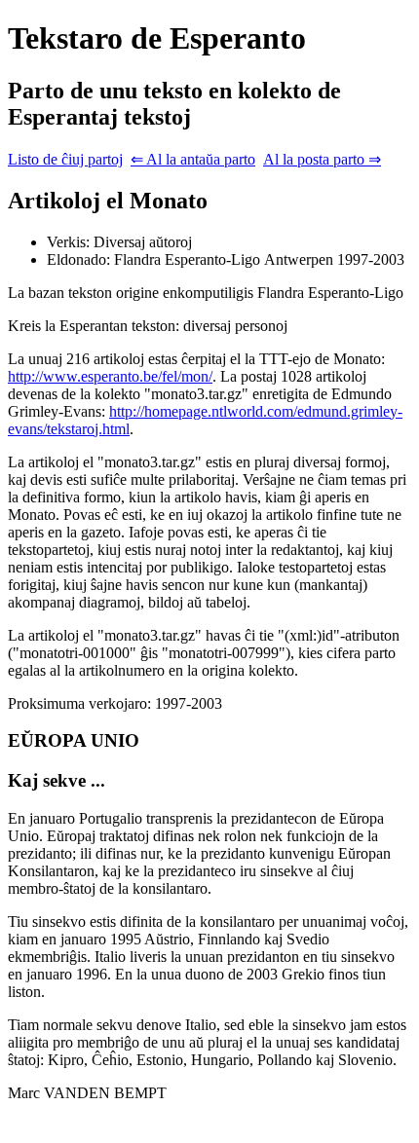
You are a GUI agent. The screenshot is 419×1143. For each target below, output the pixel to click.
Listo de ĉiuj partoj (65, 159)
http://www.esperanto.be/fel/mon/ (110, 376)
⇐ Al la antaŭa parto (193, 159)
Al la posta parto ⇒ (322, 159)
